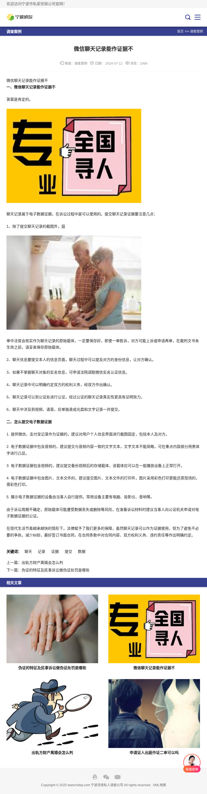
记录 (41, 551)
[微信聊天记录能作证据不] (154, 629)
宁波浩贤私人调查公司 (24, 17)
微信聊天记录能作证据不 (154, 668)
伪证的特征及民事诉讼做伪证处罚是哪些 (52, 668)
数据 (81, 551)
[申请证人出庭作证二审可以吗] (154, 713)
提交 (68, 551)
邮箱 (117, 777)
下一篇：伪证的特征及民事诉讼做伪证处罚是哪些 (47, 570)
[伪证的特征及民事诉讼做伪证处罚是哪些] (52, 629)
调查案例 (196, 31)
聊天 (28, 551)
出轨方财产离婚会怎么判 (52, 752)
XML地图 (159, 785)
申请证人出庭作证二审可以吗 (154, 752)
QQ (95, 777)
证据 (55, 551)
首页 (180, 31)
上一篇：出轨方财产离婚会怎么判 (34, 562)
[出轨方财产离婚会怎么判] (52, 713)
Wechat (106, 777)
